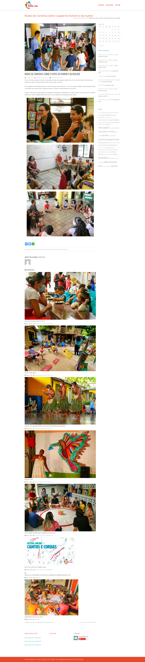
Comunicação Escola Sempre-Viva (44, 323)
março (83, 18)
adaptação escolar (113, 112)
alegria (100, 115)
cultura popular (106, 122)
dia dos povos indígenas (104, 124)
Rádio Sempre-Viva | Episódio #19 (106, 65)
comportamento (108, 117)
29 (87, 18)
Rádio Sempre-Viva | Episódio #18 (106, 89)
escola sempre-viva (39, 249)
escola (32, 249)
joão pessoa (115, 149)
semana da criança (106, 166)
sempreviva (39, 77)
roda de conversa (62, 249)
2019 (79, 18)
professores (111, 158)
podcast (103, 157)
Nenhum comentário (56, 77)
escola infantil (111, 135)
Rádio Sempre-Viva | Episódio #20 (106, 60)
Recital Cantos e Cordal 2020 (105, 99)
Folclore (104, 147)
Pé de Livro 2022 (102, 76)
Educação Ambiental (114, 128)
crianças (27, 249)
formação (108, 147)
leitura (100, 152)
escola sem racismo (115, 142)
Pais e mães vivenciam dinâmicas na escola (108, 94)
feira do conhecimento (109, 145)
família (48, 249)
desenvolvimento (114, 122)
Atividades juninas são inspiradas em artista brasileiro (39, 622)
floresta (100, 147)
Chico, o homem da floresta (88, 622)
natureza (107, 152)
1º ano (99, 112)
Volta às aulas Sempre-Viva (104, 71)
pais (103, 154)
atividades (113, 115)
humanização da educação (105, 149)
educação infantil (106, 131)
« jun (99, 45)
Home (75, 18)
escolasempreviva (104, 143)
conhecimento (102, 120)
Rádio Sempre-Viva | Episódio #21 (106, 54)
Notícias (46, 77)
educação (103, 127)
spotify (114, 166)
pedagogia (114, 154)
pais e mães (53, 249)
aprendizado (106, 115)
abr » (102, 45)
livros (103, 152)
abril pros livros (105, 112)
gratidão (113, 147)
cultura (100, 122)
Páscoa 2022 (101, 85)
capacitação (101, 117)
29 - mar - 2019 (29, 77)
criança (109, 120)
